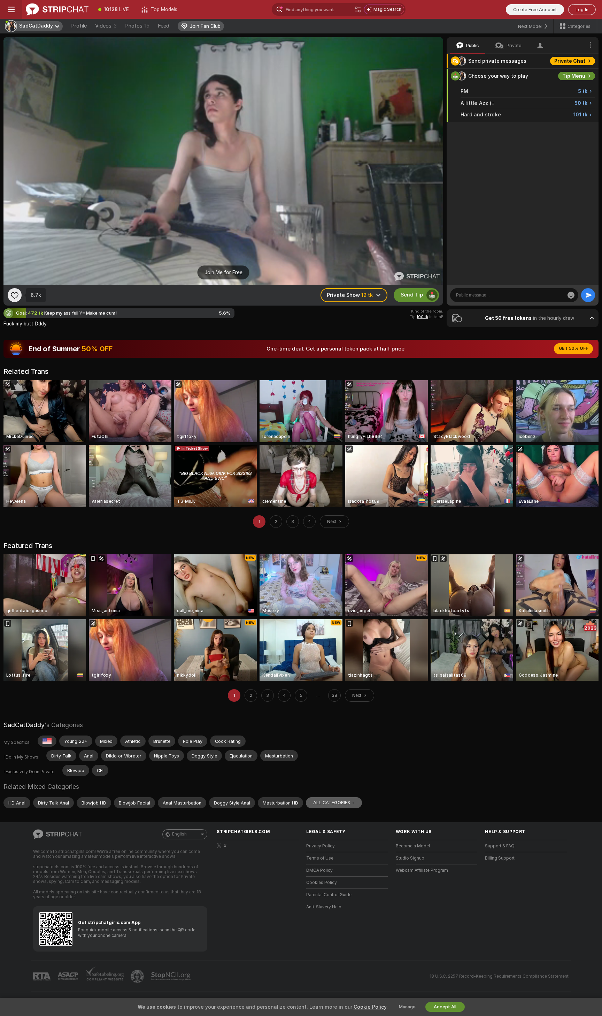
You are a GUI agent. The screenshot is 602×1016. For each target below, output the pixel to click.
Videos (106, 26)
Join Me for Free (223, 272)
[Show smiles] (571, 295)
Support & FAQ (500, 846)
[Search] (358, 9)
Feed (163, 26)
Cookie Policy (370, 1007)
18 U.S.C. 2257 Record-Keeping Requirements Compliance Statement (499, 976)
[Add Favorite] (15, 295)
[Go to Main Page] (57, 9)
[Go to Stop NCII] (171, 976)
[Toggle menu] (11, 9)
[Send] (588, 295)
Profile (79, 26)
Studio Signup (410, 858)
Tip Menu (573, 76)
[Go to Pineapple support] (138, 976)
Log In (582, 9)
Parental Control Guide (329, 894)
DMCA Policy (319, 870)
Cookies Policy (321, 882)
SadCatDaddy (24, 725)
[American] (47, 741)
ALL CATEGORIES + (334, 802)
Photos (137, 26)
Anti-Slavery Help (323, 907)
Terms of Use (319, 858)
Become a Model (413, 846)
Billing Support (500, 858)
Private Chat (569, 61)
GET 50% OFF (573, 348)
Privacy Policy (320, 846)
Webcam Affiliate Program (422, 870)
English (179, 834)
